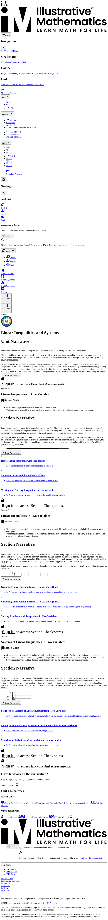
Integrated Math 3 (13, 137)
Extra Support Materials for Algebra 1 (22, 127)
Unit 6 (9, 161)
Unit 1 (9, 148)
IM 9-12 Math (12, 874)
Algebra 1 (5, 114)
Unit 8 (9, 165)
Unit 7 (9, 163)
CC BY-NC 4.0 (49, 903)
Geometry (10, 122)
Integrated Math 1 (13, 132)
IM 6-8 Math (11, 872)
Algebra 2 (10, 125)
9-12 (3, 97)
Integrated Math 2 (13, 134)
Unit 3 (9, 152)
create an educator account (73, 245)
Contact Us (5, 885)
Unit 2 (9, 150)
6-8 (7, 104)
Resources (5, 883)
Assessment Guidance (82, 803)
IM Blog (4, 888)
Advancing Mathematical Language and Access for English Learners (44, 803)
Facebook (5, 890)
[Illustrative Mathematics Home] (54, 16)
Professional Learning (10, 881)
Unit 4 (4, 143)
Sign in (8, 384)
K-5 (8, 102)
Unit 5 (9, 158)
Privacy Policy (7, 878)
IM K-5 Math (12, 869)
